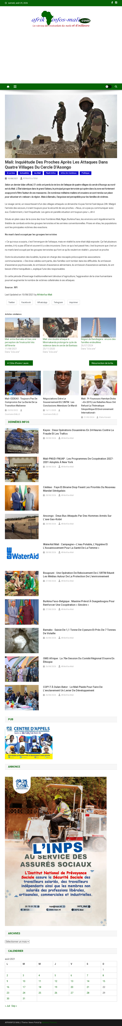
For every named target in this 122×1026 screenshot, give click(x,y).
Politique (85, 173)
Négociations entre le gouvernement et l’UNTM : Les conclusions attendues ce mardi (60, 402)
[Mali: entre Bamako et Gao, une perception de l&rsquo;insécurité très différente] (22, 328)
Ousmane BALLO (12, 414)
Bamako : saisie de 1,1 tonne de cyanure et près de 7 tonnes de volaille (79, 631)
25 (40, 993)
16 (8, 987)
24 (24, 993)
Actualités (24, 173)
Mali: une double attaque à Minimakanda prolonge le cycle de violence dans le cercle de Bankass (60, 342)
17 (24, 987)
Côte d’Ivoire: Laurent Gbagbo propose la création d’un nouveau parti (21, 363)
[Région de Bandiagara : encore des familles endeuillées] (98, 328)
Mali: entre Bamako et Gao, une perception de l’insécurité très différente (20, 342)
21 (88, 987)
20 (72, 987)
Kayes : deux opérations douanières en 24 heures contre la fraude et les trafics (78, 432)
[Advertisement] (61, 59)
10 (24, 981)
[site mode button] (108, 86)
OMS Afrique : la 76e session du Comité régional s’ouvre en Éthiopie (78, 660)
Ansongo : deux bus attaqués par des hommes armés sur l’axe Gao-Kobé (77, 517)
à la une (11, 173)
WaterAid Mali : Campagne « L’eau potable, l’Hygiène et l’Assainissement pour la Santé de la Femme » (75, 546)
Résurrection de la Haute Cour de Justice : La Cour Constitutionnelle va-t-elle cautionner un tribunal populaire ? (104, 363)
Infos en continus (69, 173)
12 (56, 981)
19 (56, 987)
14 (88, 981)
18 (40, 987)
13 (72, 981)
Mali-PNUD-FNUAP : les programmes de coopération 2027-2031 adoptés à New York (78, 460)
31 (24, 998)
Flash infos (51, 173)
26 (56, 993)
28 (88, 993)
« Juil (7, 1006)
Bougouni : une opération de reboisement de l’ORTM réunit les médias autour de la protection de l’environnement (78, 574)
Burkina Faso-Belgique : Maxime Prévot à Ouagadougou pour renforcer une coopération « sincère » (79, 603)
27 (72, 993)
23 (8, 993)
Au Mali (37, 173)
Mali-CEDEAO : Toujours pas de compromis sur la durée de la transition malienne (21, 402)
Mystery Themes (49, 1022)
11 (40, 981)
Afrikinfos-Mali (30, 178)
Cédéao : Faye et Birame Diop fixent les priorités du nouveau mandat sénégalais (79, 489)
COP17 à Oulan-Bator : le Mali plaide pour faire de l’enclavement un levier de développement (72, 688)
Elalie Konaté (105, 417)
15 (104, 981)
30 (8, 998)
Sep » (14, 1006)
